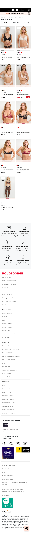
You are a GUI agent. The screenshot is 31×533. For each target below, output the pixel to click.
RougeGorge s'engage (9, 280)
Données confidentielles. (9, 529)
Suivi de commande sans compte (11, 356)
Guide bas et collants (8, 399)
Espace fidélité (6, 366)
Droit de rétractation (8, 359)
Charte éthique (6, 305)
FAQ (3, 363)
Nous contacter (7, 294)
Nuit (3, 320)
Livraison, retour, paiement (10, 349)
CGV (3, 472)
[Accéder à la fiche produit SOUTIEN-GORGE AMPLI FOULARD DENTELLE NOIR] (7, 37)
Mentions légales (7, 475)
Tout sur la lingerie (8, 389)
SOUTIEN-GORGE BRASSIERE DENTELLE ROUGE (12, 132)
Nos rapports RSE (7, 298)
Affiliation (5, 287)
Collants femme (7, 323)
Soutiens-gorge (7, 313)
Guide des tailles (7, 392)
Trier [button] (28, 22)
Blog (3, 385)
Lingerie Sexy (6, 330)
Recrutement (6, 291)
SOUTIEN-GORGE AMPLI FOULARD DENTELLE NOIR (12, 57)
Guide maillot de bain (8, 402)
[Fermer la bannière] (29, 13)
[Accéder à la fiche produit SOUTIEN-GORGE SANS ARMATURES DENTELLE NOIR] (7, 150)
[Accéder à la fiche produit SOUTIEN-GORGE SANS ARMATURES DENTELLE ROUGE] (23, 150)
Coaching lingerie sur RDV (10, 370)
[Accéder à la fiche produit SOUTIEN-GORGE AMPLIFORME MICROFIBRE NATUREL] (7, 75)
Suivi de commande (8, 352)
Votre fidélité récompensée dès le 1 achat (14, 9)
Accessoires (6, 337)
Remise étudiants (7, 377)
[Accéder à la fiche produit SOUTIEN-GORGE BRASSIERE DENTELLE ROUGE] (7, 112)
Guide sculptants (7, 406)
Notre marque (6, 277)
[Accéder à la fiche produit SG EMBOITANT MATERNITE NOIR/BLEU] (7, 188)
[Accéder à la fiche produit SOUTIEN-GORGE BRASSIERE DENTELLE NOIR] (23, 112)
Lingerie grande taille (8, 334)
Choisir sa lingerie (7, 395)
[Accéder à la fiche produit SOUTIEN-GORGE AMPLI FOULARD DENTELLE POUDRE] (23, 75)
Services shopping (7, 346)
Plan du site (6, 495)
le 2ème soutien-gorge (14, 13)
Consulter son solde (9, 432)
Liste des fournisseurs (9, 301)
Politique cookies (7, 479)
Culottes (4, 316)
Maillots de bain (7, 327)
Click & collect (6, 373)
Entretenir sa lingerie (8, 413)
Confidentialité (6, 469)
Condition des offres (8, 465)
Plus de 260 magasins (9, 284)
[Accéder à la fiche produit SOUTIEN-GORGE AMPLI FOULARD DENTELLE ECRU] (23, 37)
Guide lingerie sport (8, 409)
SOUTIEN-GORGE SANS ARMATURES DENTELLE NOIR (13, 169)
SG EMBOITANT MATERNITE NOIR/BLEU (10, 207)
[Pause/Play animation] (29, 10)
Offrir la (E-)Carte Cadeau (11, 429)
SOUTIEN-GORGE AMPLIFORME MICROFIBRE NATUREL (13, 94)
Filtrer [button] (6, 22)
